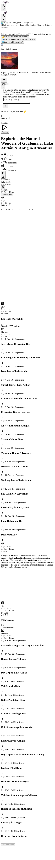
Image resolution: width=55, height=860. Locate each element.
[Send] (5, 106)
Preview (5, 132)
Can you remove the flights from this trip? (18, 39)
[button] (3, 81)
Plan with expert (8, 845)
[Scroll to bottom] (3, 87)
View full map (7, 195)
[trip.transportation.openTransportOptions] (3, 187)
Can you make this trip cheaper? (15, 37)
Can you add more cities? (12, 42)
